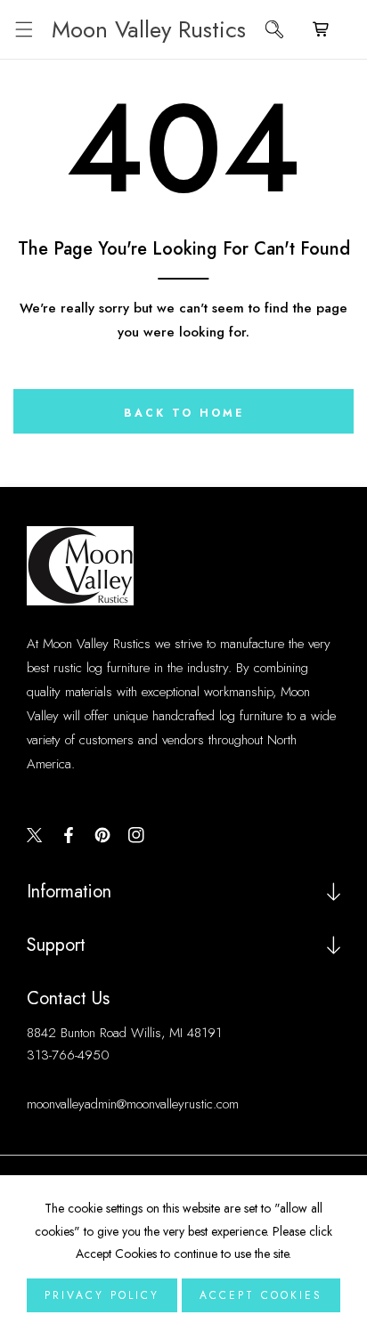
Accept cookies (261, 1295)
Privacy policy (102, 1295)
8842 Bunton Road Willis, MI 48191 (124, 1033)
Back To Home (184, 413)
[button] (23, 30)
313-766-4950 (68, 1055)
